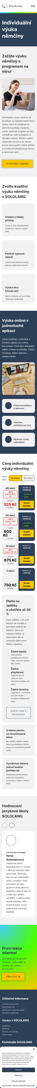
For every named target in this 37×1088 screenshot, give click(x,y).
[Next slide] (11, 825)
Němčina (5, 1029)
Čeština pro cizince (10, 1032)
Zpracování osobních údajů (13, 1010)
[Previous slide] (4, 825)
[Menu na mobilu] (33, 6)
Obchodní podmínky (10, 1013)
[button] (34, 1049)
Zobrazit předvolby (18, 1081)
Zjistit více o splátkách (18, 713)
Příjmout (18, 1070)
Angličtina (6, 1026)
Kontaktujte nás (8, 1007)
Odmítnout (19, 1075)
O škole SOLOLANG (10, 1004)
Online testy (7, 1035)
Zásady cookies (6, 1085)
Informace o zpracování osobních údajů (23, 1085)
